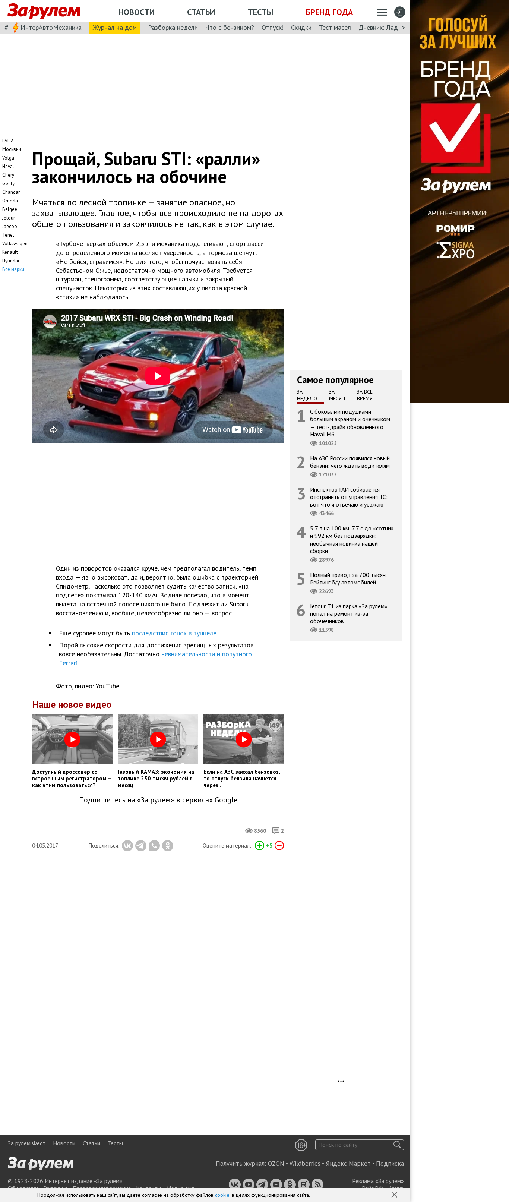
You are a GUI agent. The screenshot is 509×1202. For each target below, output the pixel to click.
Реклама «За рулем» (378, 1180)
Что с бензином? (229, 27)
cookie (222, 1195)
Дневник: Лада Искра (389, 27)
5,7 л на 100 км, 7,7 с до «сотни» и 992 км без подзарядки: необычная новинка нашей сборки (352, 539)
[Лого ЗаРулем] (43, 11)
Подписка (390, 1164)
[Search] (397, 1145)
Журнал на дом (115, 27)
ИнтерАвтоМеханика (51, 27)
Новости (136, 12)
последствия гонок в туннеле (174, 633)
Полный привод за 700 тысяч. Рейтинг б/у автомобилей (348, 578)
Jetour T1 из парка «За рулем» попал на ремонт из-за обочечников (349, 613)
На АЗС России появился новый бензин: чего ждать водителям (350, 461)
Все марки (13, 269)
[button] (395, 1195)
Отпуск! (273, 27)
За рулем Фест (26, 1143)
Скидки (301, 27)
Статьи (201, 12)
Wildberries (305, 1164)
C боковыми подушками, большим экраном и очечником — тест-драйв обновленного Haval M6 (350, 423)
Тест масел (335, 27)
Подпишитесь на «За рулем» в (158, 800)
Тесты (260, 12)
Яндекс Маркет (348, 1164)
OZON (276, 1164)
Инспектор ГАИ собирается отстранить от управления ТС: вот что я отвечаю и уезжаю (349, 497)
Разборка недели (173, 27)
